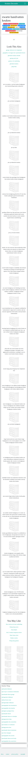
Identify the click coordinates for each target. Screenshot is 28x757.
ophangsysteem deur (6, 727)
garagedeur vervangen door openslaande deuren (14, 52)
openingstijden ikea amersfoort (9, 741)
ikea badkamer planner (7, 29)
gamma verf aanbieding (14, 61)
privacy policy (14, 754)
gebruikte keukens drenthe (14, 55)
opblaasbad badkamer (7, 689)
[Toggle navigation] (25, 3)
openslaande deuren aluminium (9, 730)
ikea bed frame (19, 30)
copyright (23, 754)
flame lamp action (14, 635)
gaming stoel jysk (14, 58)
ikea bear (5, 23)
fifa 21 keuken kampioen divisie (14, 632)
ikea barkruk (23, 29)
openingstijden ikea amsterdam (9, 722)
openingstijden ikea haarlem (8, 708)
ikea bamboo (22, 27)
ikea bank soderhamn (14, 32)
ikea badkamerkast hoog (10, 30)
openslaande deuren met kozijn (9, 738)
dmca (2, 754)
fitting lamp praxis (14, 627)
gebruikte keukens (14, 63)
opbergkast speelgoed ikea (8, 711)
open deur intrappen (6, 733)
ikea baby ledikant (21, 25)
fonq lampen (14, 629)
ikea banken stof (11, 27)
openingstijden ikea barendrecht (9, 705)
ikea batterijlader (6, 25)
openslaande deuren (6, 713)
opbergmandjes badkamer (8, 702)
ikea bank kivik (14, 25)
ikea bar (17, 27)
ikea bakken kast (16, 29)
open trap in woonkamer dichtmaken (10, 691)
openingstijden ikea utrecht (8, 735)
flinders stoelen (14, 638)
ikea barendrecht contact (13, 23)
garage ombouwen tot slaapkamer (14, 50)
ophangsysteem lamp (6, 719)
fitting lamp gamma (14, 640)
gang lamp (14, 66)
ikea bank (5, 27)
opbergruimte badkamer (7, 697)
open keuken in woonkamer (8, 724)
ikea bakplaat (21, 23)
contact (7, 754)
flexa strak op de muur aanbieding (14, 624)
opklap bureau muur (6, 700)
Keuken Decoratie (11, 3)
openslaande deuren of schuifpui (9, 716)
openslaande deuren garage (8, 694)
